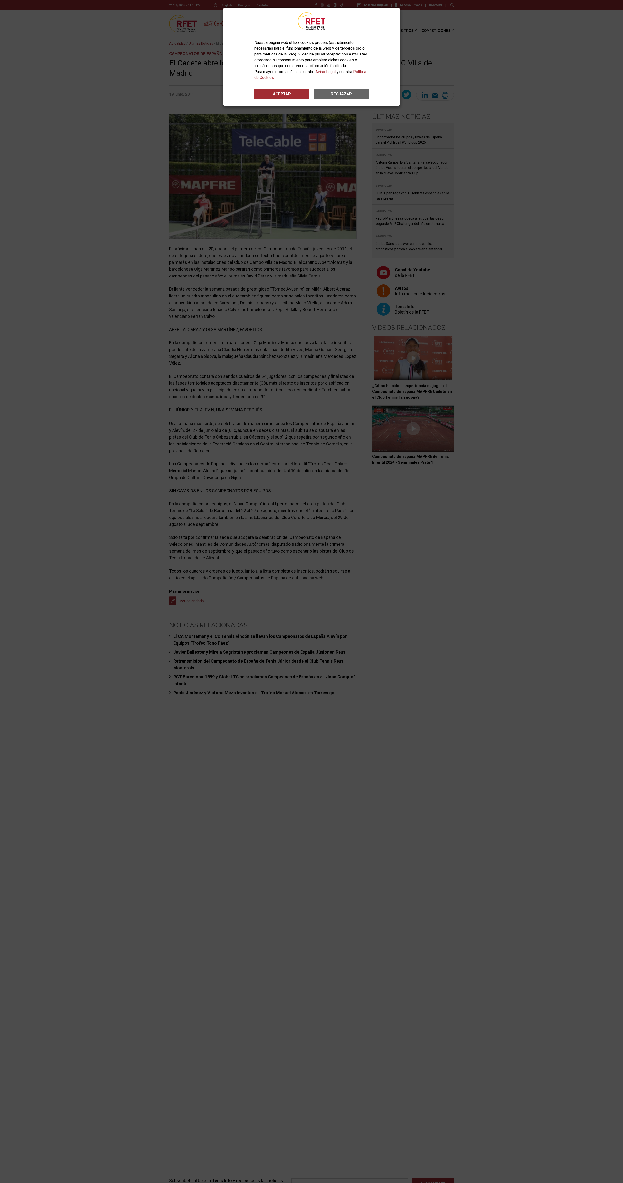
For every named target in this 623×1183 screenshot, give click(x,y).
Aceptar (282, 94)
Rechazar (341, 94)
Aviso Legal (325, 71)
